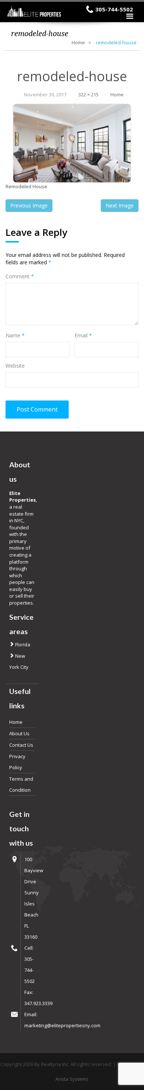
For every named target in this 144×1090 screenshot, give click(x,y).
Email (83, 335)
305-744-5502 (114, 9)
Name (15, 335)
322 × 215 (88, 94)
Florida (22, 644)
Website (15, 365)
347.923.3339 (38, 1003)
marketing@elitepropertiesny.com (62, 1025)
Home (78, 42)
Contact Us (21, 745)
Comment (20, 276)
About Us (19, 733)
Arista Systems (72, 1079)
